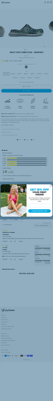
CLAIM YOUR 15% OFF (39, 211)
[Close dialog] (51, 186)
